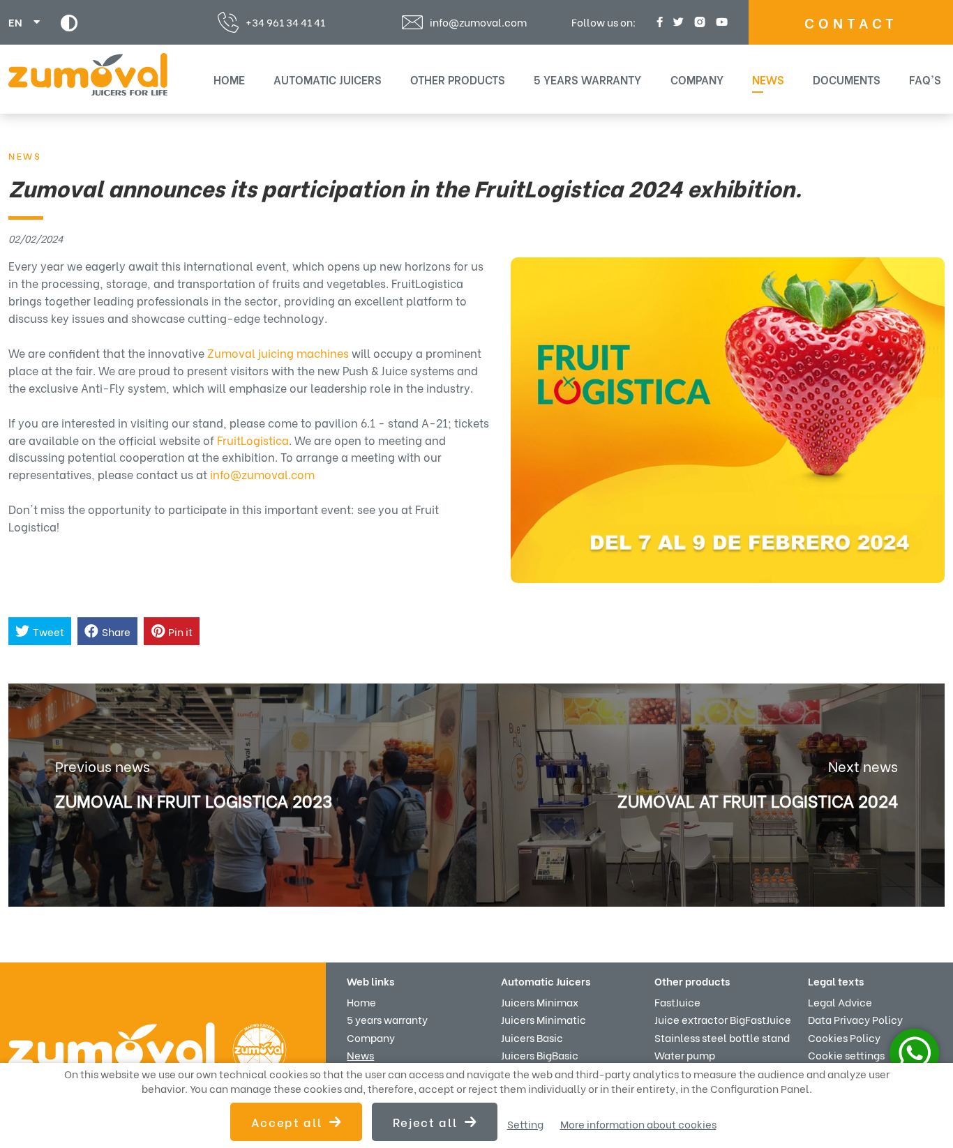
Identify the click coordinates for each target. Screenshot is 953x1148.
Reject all (425, 1122)
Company (696, 79)
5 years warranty (587, 79)
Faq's (925, 79)
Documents (846, 79)
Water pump (684, 1054)
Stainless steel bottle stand (722, 1037)
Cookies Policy (844, 1037)
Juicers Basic (532, 1037)
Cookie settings (846, 1054)
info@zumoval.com (478, 22)
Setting (525, 1124)
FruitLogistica (253, 440)
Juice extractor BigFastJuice (722, 1019)
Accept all (286, 1122)
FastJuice (677, 1001)
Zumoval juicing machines (278, 353)
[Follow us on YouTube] (720, 22)
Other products (457, 79)
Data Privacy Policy (855, 1019)
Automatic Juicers (327, 79)
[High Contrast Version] (69, 22)
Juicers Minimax (539, 1001)
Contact (851, 22)
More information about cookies (638, 1124)
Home (229, 79)
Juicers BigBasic (539, 1054)
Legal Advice (840, 1001)
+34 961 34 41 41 (285, 21)
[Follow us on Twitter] (677, 22)
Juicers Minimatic (543, 1019)
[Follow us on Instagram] (698, 22)
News (768, 79)
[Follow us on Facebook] (658, 22)
